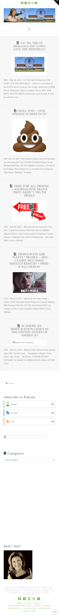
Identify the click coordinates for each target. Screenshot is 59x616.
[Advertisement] (29, 505)
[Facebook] (22, 3)
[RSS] (36, 3)
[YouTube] (29, 3)
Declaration (29, 608)
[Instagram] (33, 3)
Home (19, 603)
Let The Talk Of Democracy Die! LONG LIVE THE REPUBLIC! (29, 46)
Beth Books (45, 608)
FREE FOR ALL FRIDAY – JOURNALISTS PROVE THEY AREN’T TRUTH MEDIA (30, 190)
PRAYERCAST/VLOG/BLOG (19, 606)
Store (37, 606)
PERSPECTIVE (14, 608)
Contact (47, 606)
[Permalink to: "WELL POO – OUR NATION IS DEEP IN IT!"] (29, 136)
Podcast (38, 603)
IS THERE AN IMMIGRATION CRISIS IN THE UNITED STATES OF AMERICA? (29, 330)
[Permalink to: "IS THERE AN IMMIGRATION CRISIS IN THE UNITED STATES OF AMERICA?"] (29, 342)
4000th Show (29, 611)
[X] (26, 3)
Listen (27, 603)
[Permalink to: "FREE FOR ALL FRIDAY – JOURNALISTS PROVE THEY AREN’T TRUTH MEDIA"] (29, 211)
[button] (29, 29)
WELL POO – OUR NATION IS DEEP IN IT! (29, 112)
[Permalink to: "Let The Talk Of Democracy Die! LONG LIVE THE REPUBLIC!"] (29, 64)
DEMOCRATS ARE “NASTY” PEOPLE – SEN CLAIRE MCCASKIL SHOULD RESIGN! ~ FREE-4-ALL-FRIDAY (29, 260)
